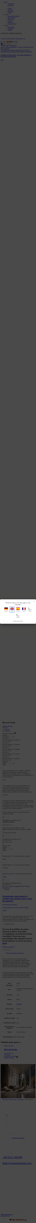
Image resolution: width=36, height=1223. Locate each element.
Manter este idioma (18, 621)
